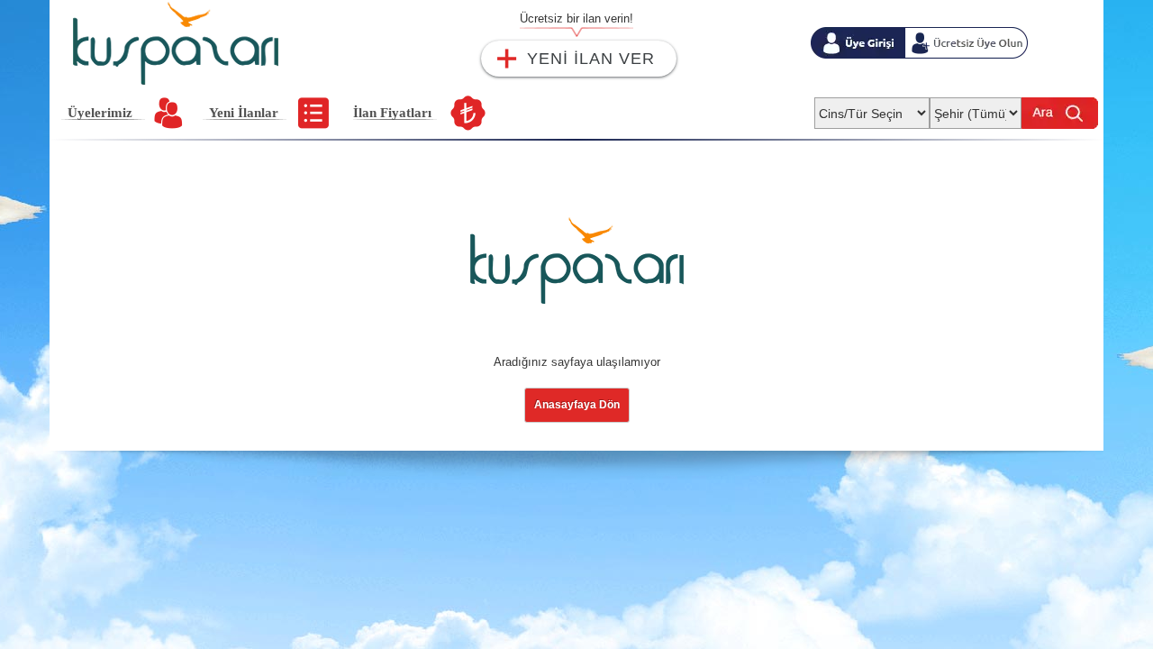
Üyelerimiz (100, 112)
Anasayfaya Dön (577, 404)
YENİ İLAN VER (591, 59)
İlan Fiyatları (392, 112)
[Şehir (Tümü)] (975, 108)
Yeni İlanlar (243, 112)
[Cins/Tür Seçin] (872, 108)
